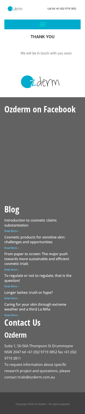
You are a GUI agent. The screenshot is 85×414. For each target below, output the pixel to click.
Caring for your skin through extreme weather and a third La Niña (35, 307)
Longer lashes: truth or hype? (28, 292)
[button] (43, 24)
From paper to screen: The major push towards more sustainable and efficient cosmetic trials (36, 258)
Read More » (11, 231)
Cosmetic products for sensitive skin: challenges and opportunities (34, 239)
